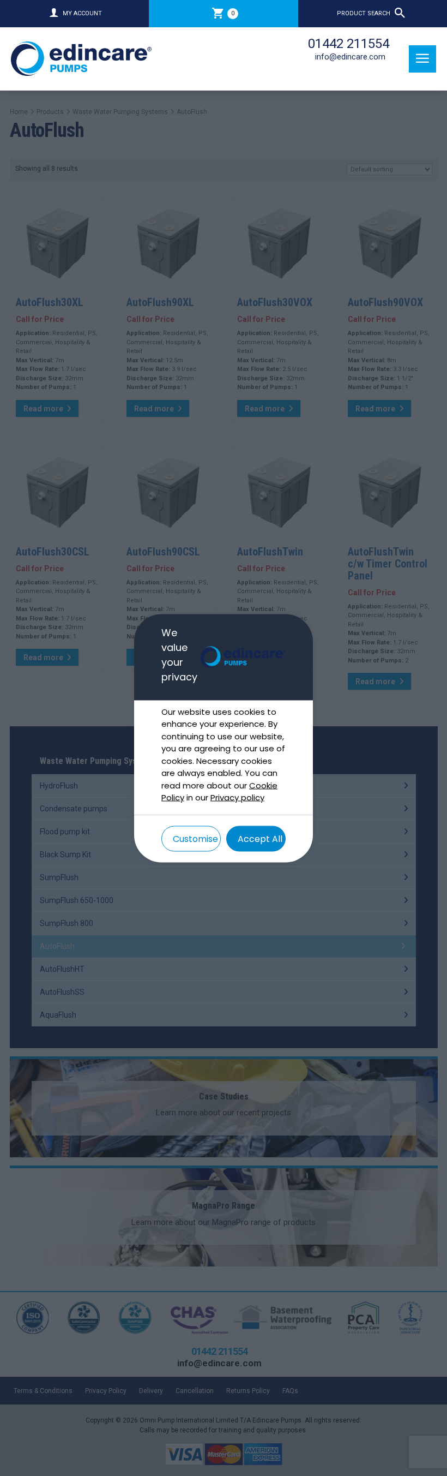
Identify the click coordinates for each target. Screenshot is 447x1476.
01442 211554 (348, 43)
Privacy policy (237, 797)
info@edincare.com (350, 57)
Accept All (260, 838)
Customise (195, 838)
